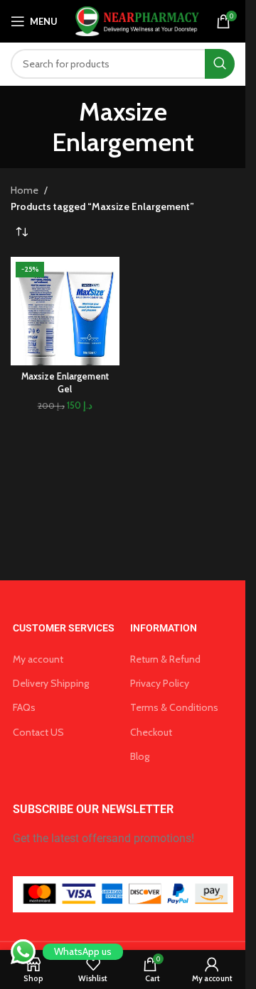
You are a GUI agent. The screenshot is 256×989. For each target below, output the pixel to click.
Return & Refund (165, 659)
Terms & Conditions (174, 707)
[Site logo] (135, 19)
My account (38, 659)
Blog (139, 756)
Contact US (38, 732)
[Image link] (123, 893)
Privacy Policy (159, 683)
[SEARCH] (220, 64)
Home (24, 190)
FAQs (24, 707)
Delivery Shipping (51, 683)
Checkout (151, 732)
